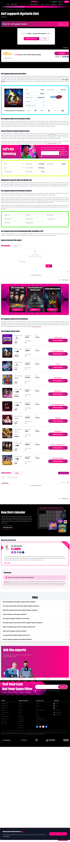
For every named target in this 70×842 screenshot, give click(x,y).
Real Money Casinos (4, 707)
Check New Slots (7, 528)
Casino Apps (3, 715)
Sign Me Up (63, 153)
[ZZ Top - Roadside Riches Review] (17, 299)
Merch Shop (38, 724)
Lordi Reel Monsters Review (52, 289)
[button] (30, 256)
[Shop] (50, 2)
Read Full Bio (7, 564)
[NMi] (62, 110)
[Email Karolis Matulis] (12, 553)
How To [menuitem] (47, 4)
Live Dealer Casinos (4, 713)
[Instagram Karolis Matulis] (18, 553)
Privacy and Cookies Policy (40, 735)
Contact (37, 707)
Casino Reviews (4, 722)
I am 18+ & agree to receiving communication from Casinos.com (52, 156)
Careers (37, 709)
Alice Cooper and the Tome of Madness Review (35, 289)
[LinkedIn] (37, 728)
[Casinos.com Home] (35, 1)
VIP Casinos (3, 711)
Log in (33, 254)
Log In (44, 38)
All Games (20, 709)
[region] (35, 263)
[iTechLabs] (35, 110)
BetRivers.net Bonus (8, 58)
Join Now (61, 688)
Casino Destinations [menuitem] (34, 4)
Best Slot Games (11, 9)
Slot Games (21, 704)
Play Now (62, 53)
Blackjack (20, 711)
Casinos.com (3, 9)
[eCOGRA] (29, 110)
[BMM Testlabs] (56, 110)
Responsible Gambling (40, 711)
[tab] (5, 482)
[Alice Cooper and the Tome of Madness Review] (35, 299)
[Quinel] (42, 110)
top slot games (51, 133)
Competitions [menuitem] (54, 4)
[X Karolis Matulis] (23, 553)
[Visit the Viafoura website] (66, 280)
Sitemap (37, 722)
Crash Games (21, 718)
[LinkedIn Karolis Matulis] (15, 553)
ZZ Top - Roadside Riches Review (17, 289)
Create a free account (31, 38)
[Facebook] (46, 728)
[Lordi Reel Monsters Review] (52, 299)
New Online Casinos (4, 709)
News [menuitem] (42, 4)
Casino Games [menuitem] (24, 4)
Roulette (20, 713)
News (37, 715)
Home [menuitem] (8, 4)
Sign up (36, 254)
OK (58, 833)
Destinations (38, 718)
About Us (38, 704)
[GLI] (49, 110)
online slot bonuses (52, 143)
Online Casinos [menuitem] (14, 4)
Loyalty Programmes (5, 718)
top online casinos (36, 326)
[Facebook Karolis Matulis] (20, 553)
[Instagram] (40, 728)
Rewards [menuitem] (60, 4)
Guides (37, 713)
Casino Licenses (4, 724)
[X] (43, 728)
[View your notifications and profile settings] (67, 271)
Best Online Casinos (4, 704)
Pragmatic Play (21, 722)
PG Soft (20, 724)
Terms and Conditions (30, 735)
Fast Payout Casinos (5, 720)
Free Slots (20, 707)
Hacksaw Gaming (22, 726)
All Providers (21, 720)
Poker (20, 715)
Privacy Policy (6, 836)
